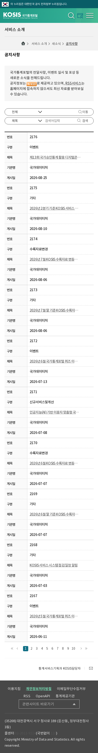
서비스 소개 (39, 44)
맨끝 (86, 648)
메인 (23, 43)
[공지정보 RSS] (32, 83)
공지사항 (72, 44)
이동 (85, 112)
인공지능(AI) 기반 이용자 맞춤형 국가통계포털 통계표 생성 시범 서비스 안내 (55, 412)
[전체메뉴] (89, 15)
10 (73, 648)
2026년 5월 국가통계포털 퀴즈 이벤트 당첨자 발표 (55, 616)
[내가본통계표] (80, 16)
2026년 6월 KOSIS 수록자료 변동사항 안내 (55, 463)
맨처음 (12, 648)
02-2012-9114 (25, 733)
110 (53, 733)
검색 (85, 121)
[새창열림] (91, 668)
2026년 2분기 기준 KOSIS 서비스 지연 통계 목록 (55, 208)
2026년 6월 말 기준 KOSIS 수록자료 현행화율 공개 (55, 514)
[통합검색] (71, 15)
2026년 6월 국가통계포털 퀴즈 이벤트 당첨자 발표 (55, 361)
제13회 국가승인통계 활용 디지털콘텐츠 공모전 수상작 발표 (55, 157)
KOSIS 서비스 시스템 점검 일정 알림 (53, 565)
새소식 (56, 44)
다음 (81, 648)
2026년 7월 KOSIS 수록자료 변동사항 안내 (55, 259)
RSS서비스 (73, 83)
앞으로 (17, 648)
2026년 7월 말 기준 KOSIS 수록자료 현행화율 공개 (55, 310)
